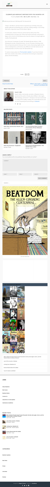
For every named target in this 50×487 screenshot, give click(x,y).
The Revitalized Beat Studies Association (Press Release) (34, 127)
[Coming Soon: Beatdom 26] (4, 427)
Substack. (37, 101)
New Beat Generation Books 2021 (13, 126)
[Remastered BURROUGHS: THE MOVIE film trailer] (36, 137)
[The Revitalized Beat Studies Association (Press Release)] (36, 118)
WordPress (34, 483)
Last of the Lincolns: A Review (10, 361)
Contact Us (4, 396)
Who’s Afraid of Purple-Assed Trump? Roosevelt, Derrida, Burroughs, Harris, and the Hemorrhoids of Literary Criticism (22, 357)
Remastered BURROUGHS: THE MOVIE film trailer (35, 146)
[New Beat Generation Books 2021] (14, 118)
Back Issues (5, 390)
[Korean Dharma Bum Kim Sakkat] (4, 432)
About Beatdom (6, 386)
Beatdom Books (6, 393)
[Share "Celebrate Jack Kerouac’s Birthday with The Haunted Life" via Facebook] (25, 74)
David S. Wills (19, 16)
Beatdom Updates (15, 427)
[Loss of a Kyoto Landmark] (4, 437)
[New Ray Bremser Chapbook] (14, 137)
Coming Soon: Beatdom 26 (10, 364)
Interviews (4, 471)
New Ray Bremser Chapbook (12, 145)
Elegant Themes (22, 483)
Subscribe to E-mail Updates (8, 399)
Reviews (13, 417)
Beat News (33, 16)
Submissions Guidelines (7, 402)
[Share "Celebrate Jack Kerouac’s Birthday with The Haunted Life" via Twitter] (28, 74)
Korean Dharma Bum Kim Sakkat (11, 367)
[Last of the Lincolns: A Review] (4, 421)
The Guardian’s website (26, 52)
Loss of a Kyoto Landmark (9, 370)
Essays (13, 432)
